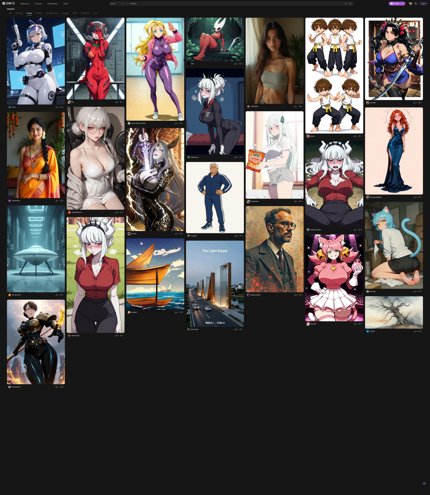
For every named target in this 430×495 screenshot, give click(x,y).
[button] (350, 3)
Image (29, 13)
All (10, 13)
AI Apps (65, 13)
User (96, 13)
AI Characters (52, 13)
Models (39, 13)
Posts (75, 13)
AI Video (19, 13)
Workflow (85, 13)
